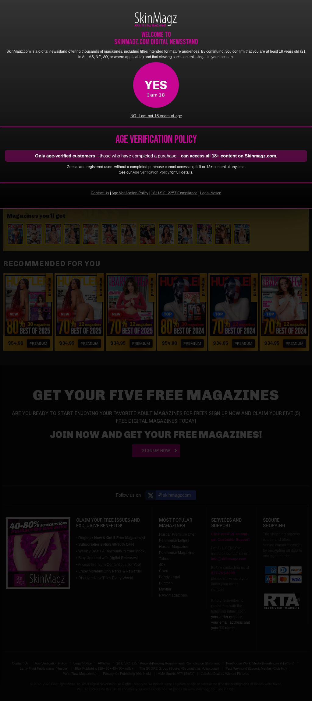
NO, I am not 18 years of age (156, 116)
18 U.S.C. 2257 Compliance (174, 193)
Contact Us (100, 193)
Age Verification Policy (151, 172)
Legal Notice (210, 193)
